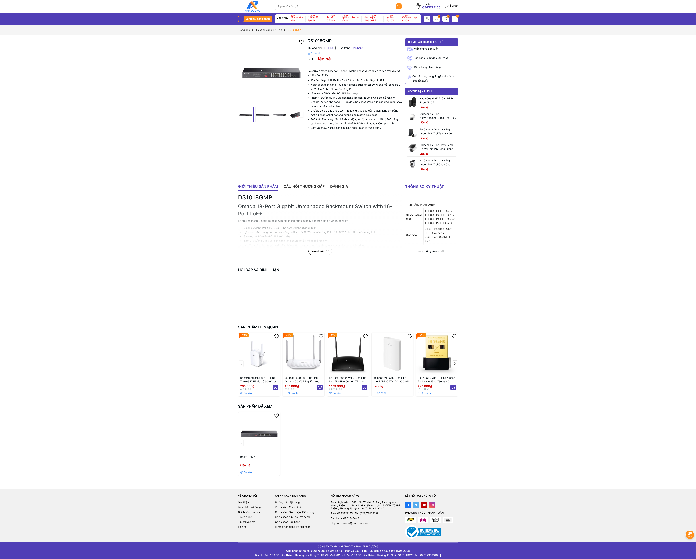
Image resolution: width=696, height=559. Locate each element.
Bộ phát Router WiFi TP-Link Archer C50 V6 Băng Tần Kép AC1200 (302, 379)
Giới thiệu (243, 502)
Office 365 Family (313, 19)
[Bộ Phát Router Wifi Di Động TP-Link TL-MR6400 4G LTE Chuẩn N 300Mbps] (348, 354)
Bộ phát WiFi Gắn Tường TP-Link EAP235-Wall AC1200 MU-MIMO (391, 379)
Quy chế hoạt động (249, 507)
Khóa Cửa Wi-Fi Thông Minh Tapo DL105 (436, 100)
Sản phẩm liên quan (258, 327)
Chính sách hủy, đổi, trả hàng (292, 516)
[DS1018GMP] (259, 433)
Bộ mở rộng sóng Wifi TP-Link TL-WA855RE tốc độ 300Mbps (258, 379)
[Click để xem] (271, 71)
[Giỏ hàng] (455, 19)
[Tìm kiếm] (399, 6)
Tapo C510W (331, 19)
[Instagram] (432, 505)
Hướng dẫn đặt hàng (287, 502)
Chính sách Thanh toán (288, 507)
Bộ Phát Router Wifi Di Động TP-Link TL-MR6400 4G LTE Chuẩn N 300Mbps (348, 379)
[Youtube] (424, 505)
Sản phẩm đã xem (255, 406)
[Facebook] (408, 505)
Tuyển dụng (245, 516)
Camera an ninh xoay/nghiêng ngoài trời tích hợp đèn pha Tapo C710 (437, 116)
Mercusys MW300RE (369, 19)
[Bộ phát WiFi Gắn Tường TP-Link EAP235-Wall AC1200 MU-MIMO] (392, 354)
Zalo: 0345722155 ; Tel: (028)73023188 (355, 513)
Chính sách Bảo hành (287, 521)
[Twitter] (416, 505)
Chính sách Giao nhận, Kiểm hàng (295, 512)
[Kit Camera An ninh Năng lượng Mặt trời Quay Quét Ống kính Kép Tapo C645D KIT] (412, 164)
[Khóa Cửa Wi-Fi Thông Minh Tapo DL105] (412, 101)
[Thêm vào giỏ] (275, 387)
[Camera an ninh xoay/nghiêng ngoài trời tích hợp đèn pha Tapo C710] (412, 117)
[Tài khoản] (427, 19)
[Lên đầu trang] (690, 544)
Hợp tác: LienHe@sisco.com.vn (349, 523)
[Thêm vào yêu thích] (301, 41)
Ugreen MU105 (389, 19)
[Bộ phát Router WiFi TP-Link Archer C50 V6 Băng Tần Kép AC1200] (303, 354)
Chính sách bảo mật (250, 512)
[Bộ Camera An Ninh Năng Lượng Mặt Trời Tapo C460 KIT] (412, 132)
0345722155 (431, 7)
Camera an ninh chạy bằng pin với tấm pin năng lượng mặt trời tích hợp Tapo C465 (437, 147)
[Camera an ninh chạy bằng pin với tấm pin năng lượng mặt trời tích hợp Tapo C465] (412, 148)
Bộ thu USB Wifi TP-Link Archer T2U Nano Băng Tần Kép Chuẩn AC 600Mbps (436, 379)
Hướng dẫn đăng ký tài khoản (292, 526)
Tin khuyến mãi (247, 521)
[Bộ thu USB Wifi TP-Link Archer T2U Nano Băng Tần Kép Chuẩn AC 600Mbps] (437, 354)
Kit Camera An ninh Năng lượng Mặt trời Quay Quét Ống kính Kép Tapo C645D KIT (436, 163)
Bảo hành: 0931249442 (345, 518)
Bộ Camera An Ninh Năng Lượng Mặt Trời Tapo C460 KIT (436, 131)
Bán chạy (282, 17)
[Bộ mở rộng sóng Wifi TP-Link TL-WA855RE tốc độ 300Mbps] (259, 354)
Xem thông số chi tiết (431, 251)
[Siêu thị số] (255, 6)
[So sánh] (314, 53)
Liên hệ (242, 526)
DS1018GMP (247, 457)
